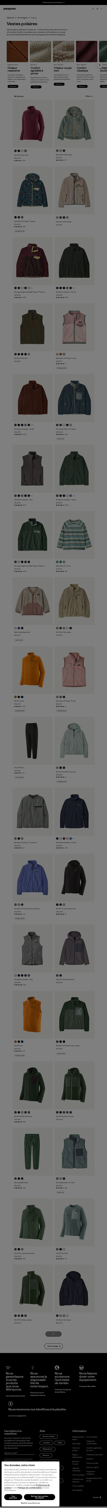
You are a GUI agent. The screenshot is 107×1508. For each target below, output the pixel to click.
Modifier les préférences (30, 1503)
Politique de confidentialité (29, 1487)
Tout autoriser (13, 1497)
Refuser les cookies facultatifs (39, 1497)
